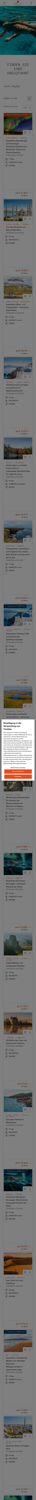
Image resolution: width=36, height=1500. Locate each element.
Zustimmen (18, 776)
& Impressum (22, 763)
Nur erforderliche (18, 771)
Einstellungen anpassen (18, 767)
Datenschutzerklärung (10, 763)
